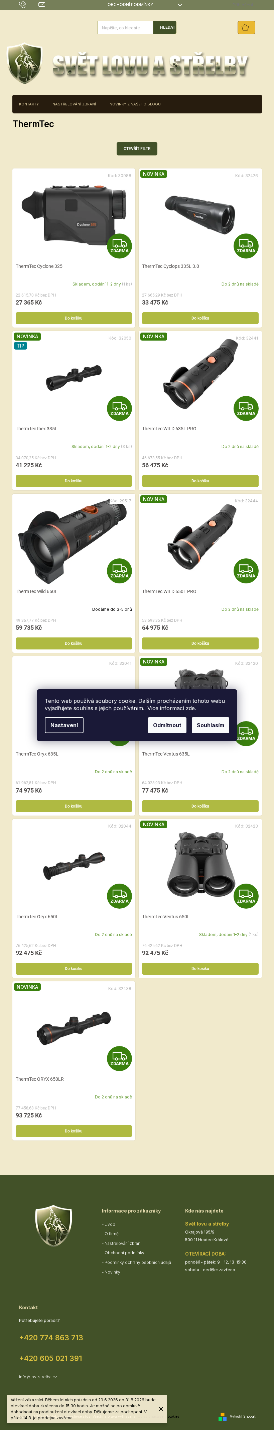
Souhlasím (210, 725)
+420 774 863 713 (51, 1337)
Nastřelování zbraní (123, 1243)
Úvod (110, 1224)
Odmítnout (167, 725)
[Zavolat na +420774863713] (29, 4)
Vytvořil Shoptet (242, 1416)
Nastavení (64, 725)
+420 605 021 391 (50, 1358)
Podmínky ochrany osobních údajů (138, 1262)
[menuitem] (28, 104)
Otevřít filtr (137, 148)
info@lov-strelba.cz (38, 1376)
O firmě (112, 1233)
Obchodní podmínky (130, 4)
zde (190, 708)
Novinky (112, 1272)
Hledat (167, 27)
